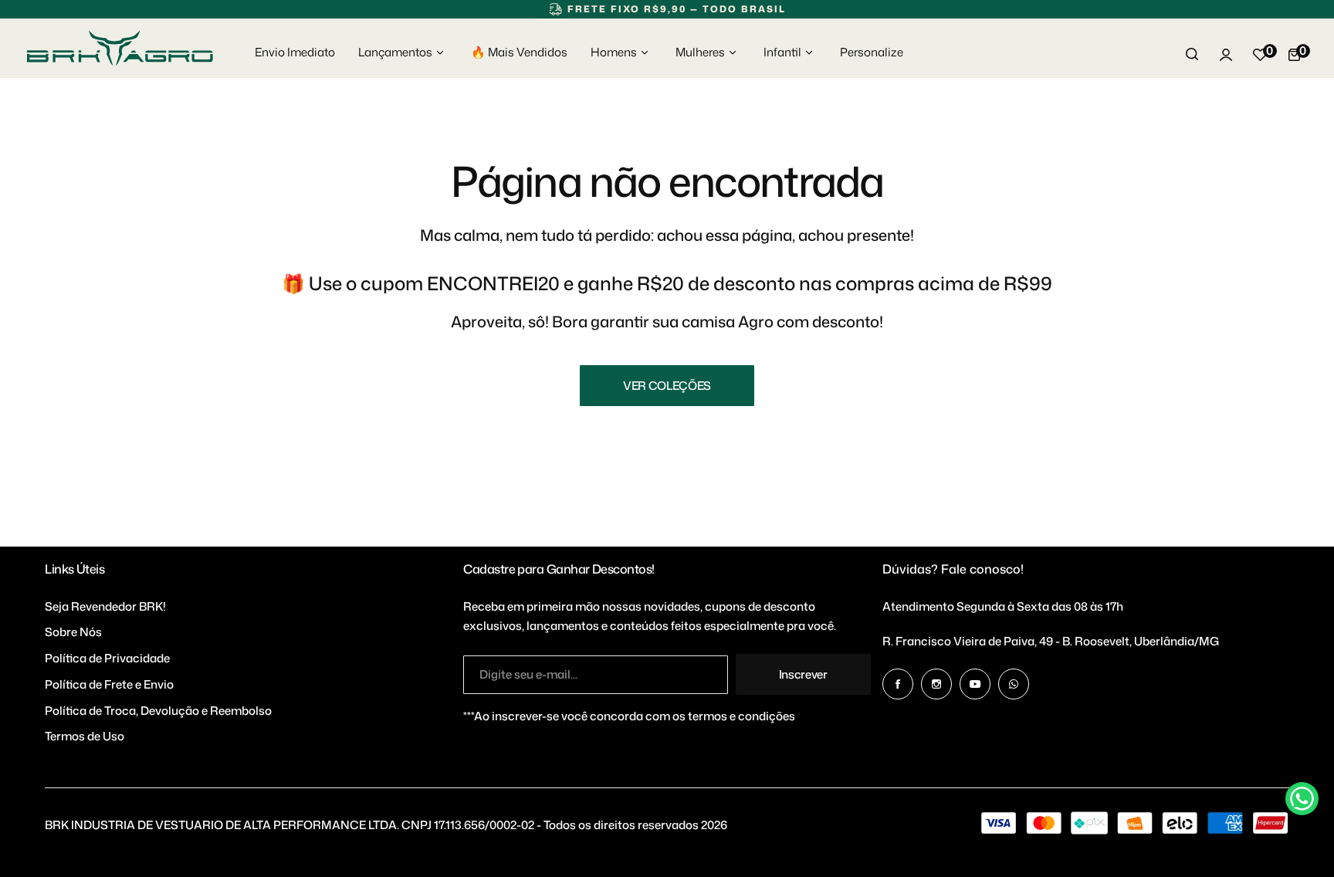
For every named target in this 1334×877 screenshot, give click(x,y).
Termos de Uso (84, 736)
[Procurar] (1192, 55)
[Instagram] (936, 684)
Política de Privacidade (107, 658)
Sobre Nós (73, 632)
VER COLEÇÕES (667, 386)
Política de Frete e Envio (109, 684)
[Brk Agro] (119, 48)
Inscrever (803, 674)
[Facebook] (897, 684)
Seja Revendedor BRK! (105, 606)
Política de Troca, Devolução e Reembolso (158, 711)
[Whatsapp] (1013, 684)
